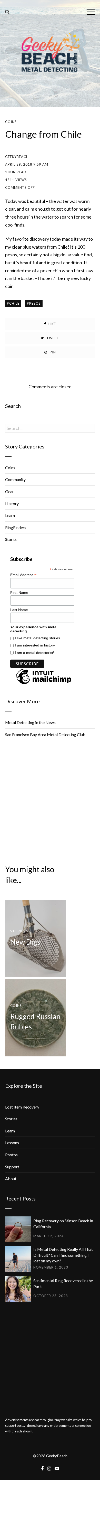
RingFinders (15, 527)
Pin (52, 352)
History (12, 503)
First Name (19, 592)
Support (12, 1166)
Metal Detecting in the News (30, 722)
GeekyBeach (17, 157)
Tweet (52, 338)
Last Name (19, 610)
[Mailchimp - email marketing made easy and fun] (43, 684)
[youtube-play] (57, 1468)
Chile (14, 303)
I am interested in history (35, 645)
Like (51, 324)
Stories (11, 539)
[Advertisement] (50, 801)
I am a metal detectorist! (34, 653)
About (10, 1178)
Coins (11, 122)
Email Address (23, 575)
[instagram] (49, 1468)
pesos (35, 303)
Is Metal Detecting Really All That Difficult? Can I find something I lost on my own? (63, 1255)
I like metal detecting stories (37, 638)
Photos (11, 1154)
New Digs (25, 941)
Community (15, 479)
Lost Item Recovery (22, 1106)
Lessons (12, 1142)
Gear (9, 491)
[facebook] (42, 1468)
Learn (10, 515)
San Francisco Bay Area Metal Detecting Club (45, 734)
